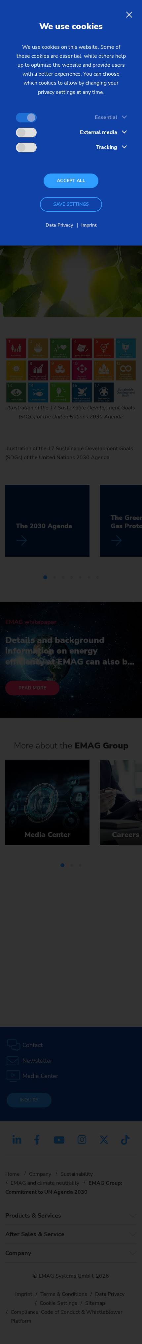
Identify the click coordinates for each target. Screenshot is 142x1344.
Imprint (88, 225)
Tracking (106, 147)
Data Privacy (59, 225)
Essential (106, 117)
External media (98, 132)
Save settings (71, 204)
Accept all (71, 180)
